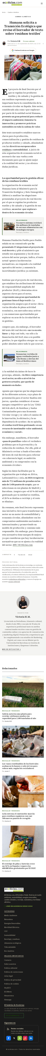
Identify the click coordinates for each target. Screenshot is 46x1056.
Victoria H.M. (15, 41)
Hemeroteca (9, 995)
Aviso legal (8, 976)
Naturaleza (8, 919)
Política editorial (10, 968)
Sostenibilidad (9, 935)
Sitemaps (7, 1000)
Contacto (7, 960)
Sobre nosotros (10, 964)
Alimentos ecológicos (12, 943)
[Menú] (42, 3)
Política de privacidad (12, 980)
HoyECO (7, 988)
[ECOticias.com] (12, 3)
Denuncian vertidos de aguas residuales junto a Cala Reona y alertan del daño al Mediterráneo (27, 357)
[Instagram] (25, 1038)
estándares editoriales (17, 579)
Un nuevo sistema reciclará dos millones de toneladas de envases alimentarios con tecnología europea (29, 226)
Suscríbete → (14, 1015)
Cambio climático (13, 12)
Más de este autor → (11, 649)
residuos (6, 149)
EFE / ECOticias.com (23, 544)
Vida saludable (10, 947)
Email (30, 555)
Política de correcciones (13, 972)
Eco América (9, 951)
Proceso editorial (28, 41)
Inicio (4, 12)
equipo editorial (14, 582)
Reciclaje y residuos (12, 939)
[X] (14, 1038)
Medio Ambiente (10, 915)
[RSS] (19, 1038)
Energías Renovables (12, 923)
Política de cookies (11, 984)
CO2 (5, 931)
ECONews (8, 992)
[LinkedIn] (31, 1038)
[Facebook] (8, 1038)
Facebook (21, 555)
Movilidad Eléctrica (11, 927)
